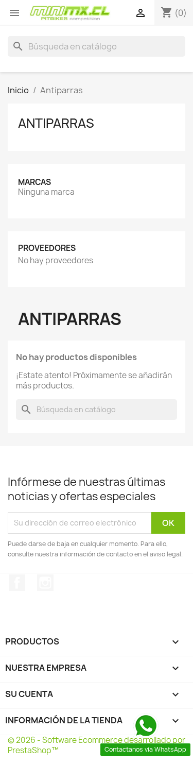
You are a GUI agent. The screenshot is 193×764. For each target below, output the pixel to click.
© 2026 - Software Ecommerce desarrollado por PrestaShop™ (96, 745)
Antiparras (56, 123)
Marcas (34, 182)
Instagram (45, 582)
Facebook (17, 582)
